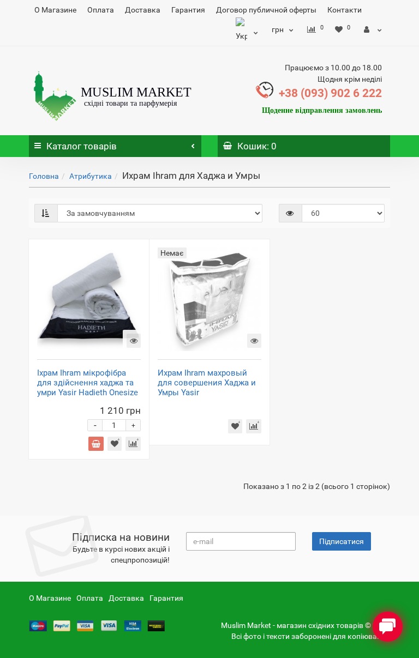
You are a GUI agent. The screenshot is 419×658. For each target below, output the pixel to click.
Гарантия (188, 9)
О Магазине (55, 9)
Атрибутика (90, 176)
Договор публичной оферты (266, 9)
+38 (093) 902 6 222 (330, 93)
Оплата (100, 9)
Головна (44, 176)
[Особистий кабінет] (373, 29)
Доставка (142, 9)
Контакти (344, 9)
